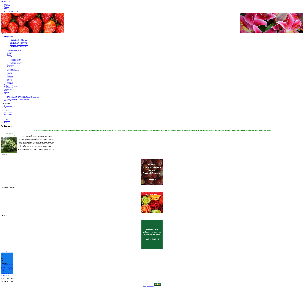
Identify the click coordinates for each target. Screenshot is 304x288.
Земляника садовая (9, 94)
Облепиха (9, 73)
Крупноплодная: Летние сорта (18, 43)
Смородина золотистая (16, 62)
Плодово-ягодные (8, 36)
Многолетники (8, 89)
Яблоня (9, 37)
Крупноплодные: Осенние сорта (19, 45)
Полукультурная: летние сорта (18, 39)
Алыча (9, 53)
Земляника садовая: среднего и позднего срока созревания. (23, 97)
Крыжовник (10, 65)
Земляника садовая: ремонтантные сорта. (18, 99)
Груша (8, 47)
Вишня (9, 55)
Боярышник (10, 77)
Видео (5, 122)
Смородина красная (15, 59)
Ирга (8, 75)
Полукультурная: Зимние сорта (18, 42)
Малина (9, 67)
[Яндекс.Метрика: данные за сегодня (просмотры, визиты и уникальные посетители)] (148, 286)
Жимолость (10, 66)
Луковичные (7, 100)
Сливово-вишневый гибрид (14, 50)
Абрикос (9, 52)
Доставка (6, 7)
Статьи (6, 119)
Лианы (6, 90)
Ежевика (9, 80)
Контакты (6, 9)
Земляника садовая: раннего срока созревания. (19, 96)
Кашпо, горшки (8, 114)
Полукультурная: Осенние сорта (19, 40)
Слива (8, 49)
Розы (5, 93)
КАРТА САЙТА (5, 276)
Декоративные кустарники (11, 86)
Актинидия (10, 82)
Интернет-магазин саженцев (11, 11)
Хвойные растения (9, 87)
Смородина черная (15, 63)
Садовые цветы (8, 106)
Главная (6, 4)
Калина (9, 72)
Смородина (10, 57)
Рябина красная (11, 69)
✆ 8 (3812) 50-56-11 (6, 1)
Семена (6, 107)
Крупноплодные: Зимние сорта (18, 46)
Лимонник (10, 83)
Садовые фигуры (8, 112)
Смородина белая (15, 60)
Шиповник (10, 76)
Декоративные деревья (10, 85)
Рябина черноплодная (13, 70)
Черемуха (9, 79)
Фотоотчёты (7, 121)
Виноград (9, 56)
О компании (7, 5)
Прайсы (6, 8)
